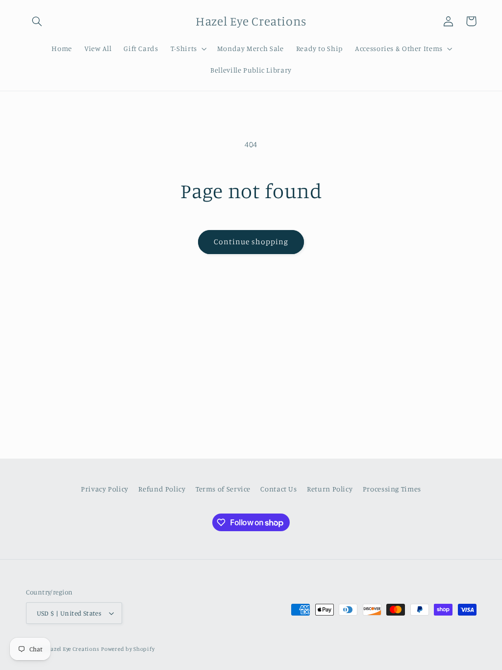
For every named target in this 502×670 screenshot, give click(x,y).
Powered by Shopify (127, 648)
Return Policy (329, 489)
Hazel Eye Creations (72, 648)
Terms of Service (223, 489)
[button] (37, 21)
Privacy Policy (104, 489)
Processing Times (392, 489)
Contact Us (278, 489)
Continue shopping (251, 241)
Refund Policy (161, 489)
